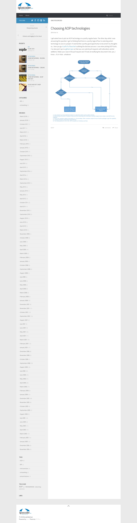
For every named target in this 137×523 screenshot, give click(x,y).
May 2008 (23, 285)
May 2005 (23, 426)
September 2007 (25, 316)
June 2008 (23, 281)
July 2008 (22, 277)
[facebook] (35, 21)
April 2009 (23, 249)
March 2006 (23, 387)
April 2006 (23, 383)
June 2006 (23, 375)
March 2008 (23, 293)
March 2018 (23, 116)
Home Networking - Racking (36, 58)
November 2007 (24, 308)
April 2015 (23, 167)
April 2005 (23, 430)
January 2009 (24, 261)
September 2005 (25, 410)
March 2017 (23, 132)
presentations (24, 476)
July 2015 (22, 163)
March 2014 (23, 179)
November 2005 (24, 402)
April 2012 (23, 199)
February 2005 (24, 438)
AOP (53, 128)
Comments (108, 128)
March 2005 (23, 434)
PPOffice (38, 519)
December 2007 (24, 304)
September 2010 (25, 214)
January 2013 (24, 191)
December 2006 (24, 351)
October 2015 (24, 152)
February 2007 (24, 344)
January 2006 (24, 394)
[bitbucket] (41, 21)
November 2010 (24, 210)
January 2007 (24, 347)
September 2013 (25, 183)
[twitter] (32, 21)
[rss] (44, 21)
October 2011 (24, 202)
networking (31, 56)
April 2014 (23, 175)
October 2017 (24, 124)
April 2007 (23, 336)
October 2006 (24, 359)
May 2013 (23, 187)
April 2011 (23, 206)
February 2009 (24, 257)
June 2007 (23, 328)
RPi (29, 47)
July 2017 (22, 128)
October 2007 (24, 312)
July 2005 (22, 418)
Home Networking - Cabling (36, 67)
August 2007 (24, 320)
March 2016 (23, 140)
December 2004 (24, 445)
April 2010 (23, 226)
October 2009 (24, 238)
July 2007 (22, 324)
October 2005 (24, 406)
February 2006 (24, 391)
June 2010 (23, 222)
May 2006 (23, 379)
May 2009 (23, 246)
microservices (24, 468)
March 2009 (23, 253)
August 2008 (24, 273)
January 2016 (24, 148)
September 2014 (25, 171)
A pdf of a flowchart (69, 46)
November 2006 (24, 355)
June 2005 (23, 422)
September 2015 (25, 156)
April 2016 (23, 136)
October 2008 (24, 265)
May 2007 (23, 332)
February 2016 (24, 144)
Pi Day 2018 (31, 49)
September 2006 (25, 363)
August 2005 (24, 414)
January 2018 (24, 120)
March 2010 (23, 230)
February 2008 (24, 297)
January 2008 (24, 300)
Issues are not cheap (34, 84)
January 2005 (24, 441)
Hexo (27, 519)
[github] (38, 21)
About (27, 15)
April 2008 (23, 289)
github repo (69, 49)
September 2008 (25, 269)
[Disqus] (84, 156)
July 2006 (22, 371)
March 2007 (23, 340)
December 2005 (24, 398)
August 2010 (24, 218)
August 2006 (24, 367)
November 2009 (24, 234)
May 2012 (23, 195)
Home (21, 15)
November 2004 (24, 449)
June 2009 (23, 242)
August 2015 (24, 159)
